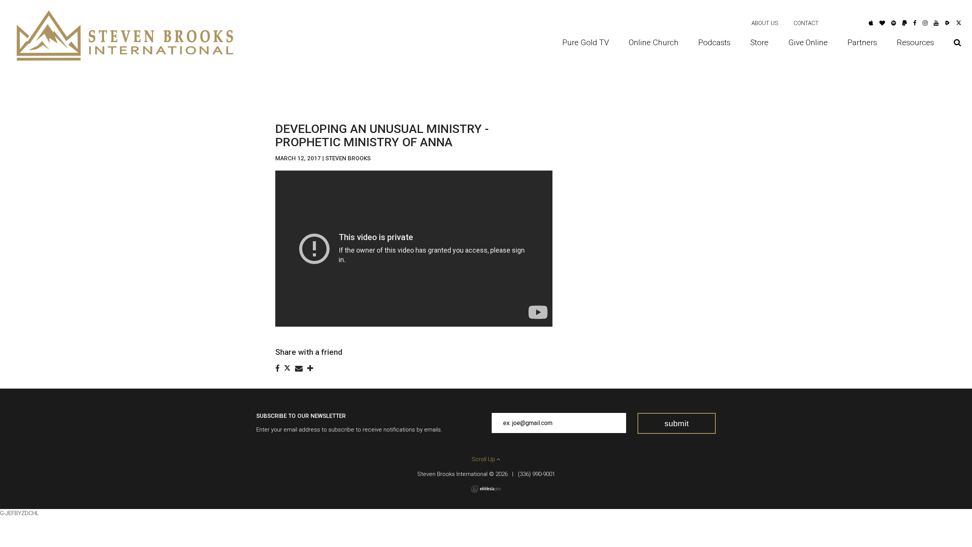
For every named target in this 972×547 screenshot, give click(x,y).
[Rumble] (947, 23)
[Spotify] (893, 23)
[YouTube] (936, 23)
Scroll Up (484, 459)
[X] (958, 23)
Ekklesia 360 (486, 489)
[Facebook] (915, 23)
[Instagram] (925, 23)
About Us (764, 23)
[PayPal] (904, 23)
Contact (806, 23)
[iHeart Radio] (882, 23)
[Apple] (871, 23)
